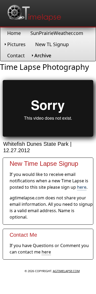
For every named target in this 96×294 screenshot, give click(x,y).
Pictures (16, 44)
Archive (42, 55)
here (81, 187)
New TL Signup (52, 44)
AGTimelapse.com (66, 271)
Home (14, 33)
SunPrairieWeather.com (56, 33)
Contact (16, 55)
